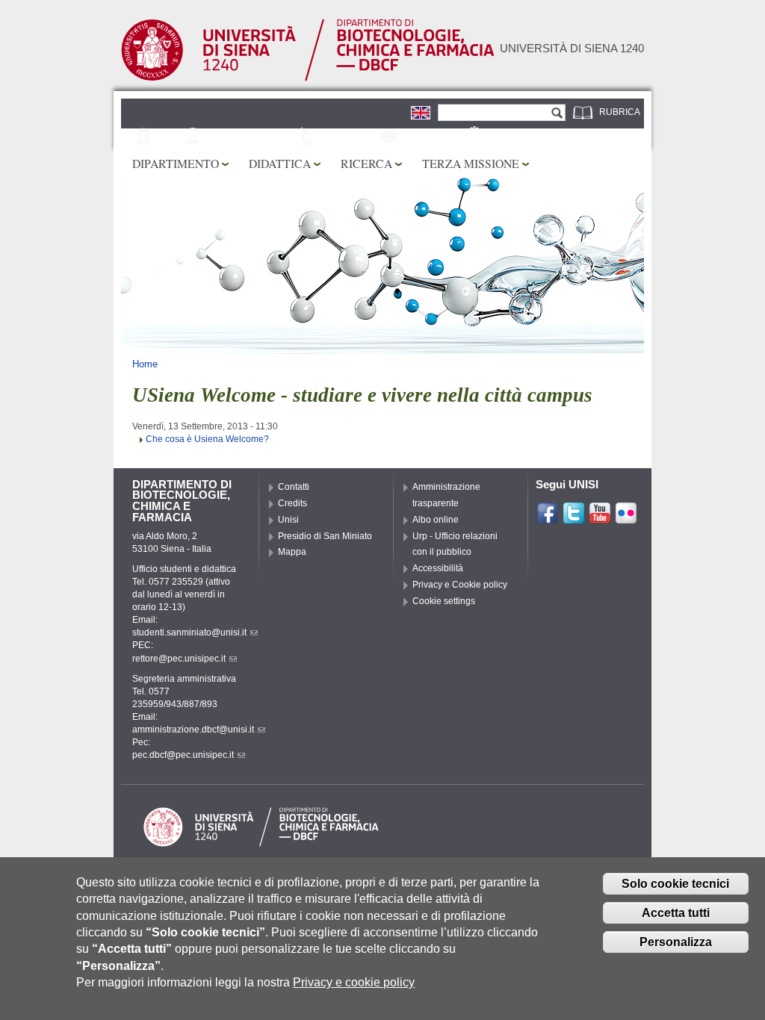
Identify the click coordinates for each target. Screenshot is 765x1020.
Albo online (435, 519)
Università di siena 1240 (572, 49)
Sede (169, 137)
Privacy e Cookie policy (459, 584)
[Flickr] (626, 518)
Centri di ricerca (251, 137)
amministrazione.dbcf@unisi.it (193, 729)
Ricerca (366, 163)
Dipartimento (175, 163)
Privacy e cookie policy (354, 982)
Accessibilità (437, 568)
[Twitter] (574, 518)
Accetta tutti (676, 913)
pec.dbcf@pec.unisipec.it (183, 755)
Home (145, 364)
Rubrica (619, 112)
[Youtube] (600, 518)
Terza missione (470, 163)
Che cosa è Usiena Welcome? (207, 439)
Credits (292, 503)
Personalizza (675, 942)
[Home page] (308, 78)
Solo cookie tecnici (675, 883)
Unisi (288, 519)
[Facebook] (548, 518)
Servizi (504, 137)
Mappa (292, 552)
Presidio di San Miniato (325, 536)
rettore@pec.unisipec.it (179, 658)
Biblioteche (432, 137)
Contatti (293, 487)
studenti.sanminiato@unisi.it (189, 632)
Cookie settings (443, 601)
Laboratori (348, 137)
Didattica (280, 163)
